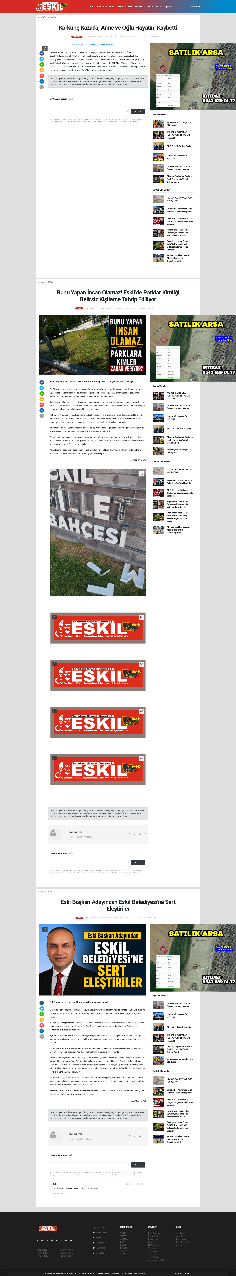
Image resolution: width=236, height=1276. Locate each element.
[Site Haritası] (67, 1240)
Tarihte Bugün (154, 1248)
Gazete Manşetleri (156, 1260)
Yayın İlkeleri (42, 1253)
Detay (179, 1273)
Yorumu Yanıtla (59, 1194)
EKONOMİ (139, 6)
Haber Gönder (66, 1256)
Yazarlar (99, 1238)
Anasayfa (42, 17)
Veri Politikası (42, 1256)
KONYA (128, 6)
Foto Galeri (101, 1228)
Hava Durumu (154, 1233)
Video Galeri (101, 1233)
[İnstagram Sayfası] (48, 1240)
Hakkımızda (42, 1250)
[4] (98, 722)
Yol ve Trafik (153, 1236)
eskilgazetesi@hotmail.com (80, 837)
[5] (98, 769)
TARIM (91, 6)
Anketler (179, 1236)
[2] (98, 628)
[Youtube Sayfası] (53, 1240)
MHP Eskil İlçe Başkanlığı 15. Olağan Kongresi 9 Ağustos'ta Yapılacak (180, 221)
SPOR (158, 6)
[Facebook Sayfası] (38, 1240)
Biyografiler (181, 1239)
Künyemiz (100, 1248)
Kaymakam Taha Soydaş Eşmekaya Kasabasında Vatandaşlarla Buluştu (178, 233)
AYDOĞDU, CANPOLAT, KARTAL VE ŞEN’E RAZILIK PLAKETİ (178, 135)
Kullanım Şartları (66, 1250)
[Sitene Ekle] (72, 1240)
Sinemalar (152, 1251)
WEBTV (100, 6)
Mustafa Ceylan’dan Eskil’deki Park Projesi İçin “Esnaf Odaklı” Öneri (180, 179)
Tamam (189, 1273)
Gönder (138, 111)
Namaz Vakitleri (155, 1239)
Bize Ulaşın (100, 1253)
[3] (98, 675)
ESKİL (120, 6)
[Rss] (62, 1240)
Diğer (166, 6)
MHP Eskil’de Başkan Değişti (179, 146)
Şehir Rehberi (154, 1257)
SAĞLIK (150, 6)
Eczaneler (152, 1242)
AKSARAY (110, 6)
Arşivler (99, 1243)
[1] (98, 533)
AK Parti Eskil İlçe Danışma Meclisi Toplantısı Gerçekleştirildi (179, 258)
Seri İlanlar (152, 1254)
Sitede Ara (180, 1233)
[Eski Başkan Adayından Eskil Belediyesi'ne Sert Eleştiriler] (92, 960)
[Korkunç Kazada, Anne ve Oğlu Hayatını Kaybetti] (93, 44)
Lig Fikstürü (153, 1245)
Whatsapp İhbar (66, 1253)
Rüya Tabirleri (182, 1242)
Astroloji (179, 1245)
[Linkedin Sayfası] (58, 1240)
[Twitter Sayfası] (43, 1240)
